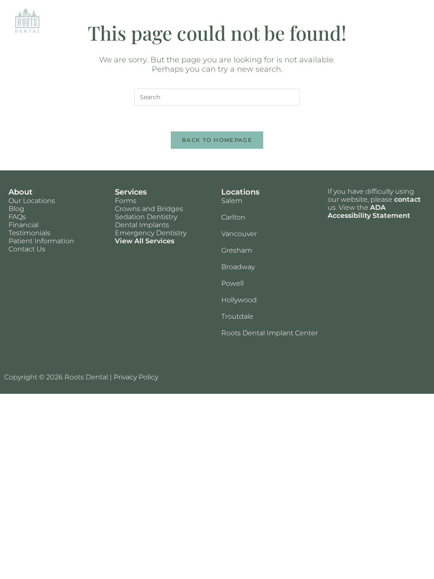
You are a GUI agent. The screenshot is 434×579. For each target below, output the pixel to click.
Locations (240, 192)
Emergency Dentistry (150, 233)
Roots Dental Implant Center (269, 333)
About (20, 192)
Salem (231, 201)
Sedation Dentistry (146, 217)
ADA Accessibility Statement (369, 211)
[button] (410, 20)
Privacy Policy (136, 377)
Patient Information (41, 241)
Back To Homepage (217, 139)
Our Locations (31, 201)
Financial (23, 225)
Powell (232, 283)
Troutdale (237, 316)
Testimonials (29, 233)
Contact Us (26, 249)
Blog (16, 209)
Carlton (233, 217)
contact (407, 199)
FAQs (17, 217)
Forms (125, 201)
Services (131, 192)
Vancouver (239, 234)
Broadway (238, 267)
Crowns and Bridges (149, 209)
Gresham (236, 250)
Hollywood (239, 300)
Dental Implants (142, 225)
